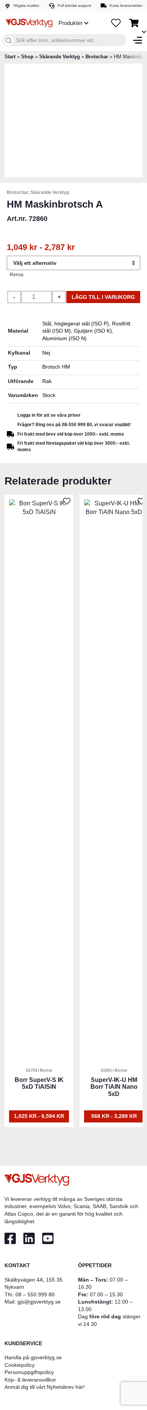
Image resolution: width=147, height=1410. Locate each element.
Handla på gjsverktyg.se (33, 1357)
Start (10, 56)
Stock (48, 395)
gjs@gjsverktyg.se (39, 1302)
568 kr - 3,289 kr (114, 1116)
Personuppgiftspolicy (29, 1372)
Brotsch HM (56, 367)
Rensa (16, 274)
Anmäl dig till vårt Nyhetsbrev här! (45, 1387)
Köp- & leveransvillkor (30, 1380)
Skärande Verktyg (59, 56)
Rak (47, 381)
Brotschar (97, 56)
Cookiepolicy (20, 1365)
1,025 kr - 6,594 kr (39, 1116)
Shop (27, 56)
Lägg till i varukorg (103, 297)
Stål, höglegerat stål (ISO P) (75, 323)
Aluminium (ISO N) (64, 338)
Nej (46, 353)
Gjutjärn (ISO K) (93, 331)
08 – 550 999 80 (35, 1294)
